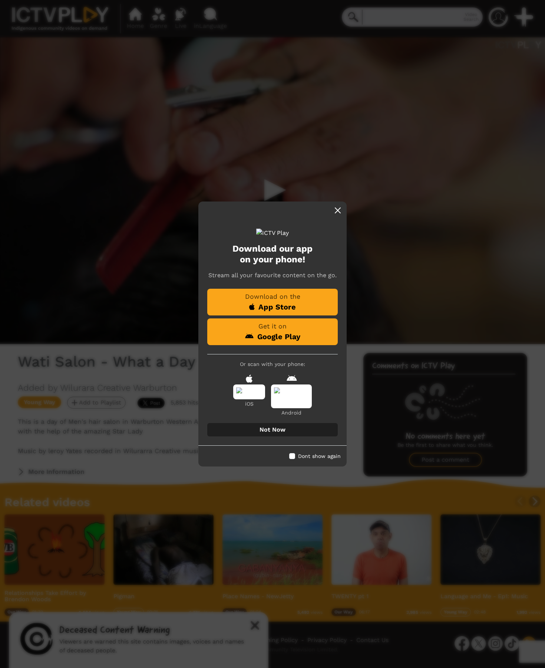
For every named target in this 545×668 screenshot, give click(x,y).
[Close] (338, 210)
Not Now (272, 429)
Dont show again (319, 456)
